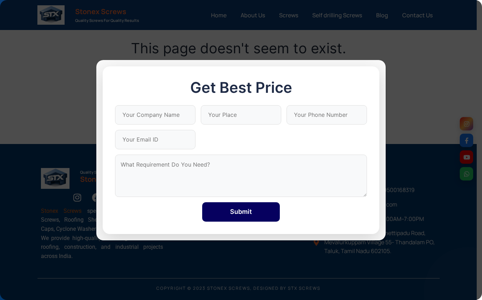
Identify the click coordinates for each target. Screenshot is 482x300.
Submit (241, 211)
